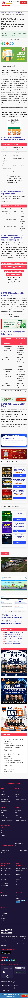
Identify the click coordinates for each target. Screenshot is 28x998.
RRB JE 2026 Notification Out (12, 438)
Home (2, 12)
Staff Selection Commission (20, 871)
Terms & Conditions (20, 988)
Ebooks (3, 918)
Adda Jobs (3, 852)
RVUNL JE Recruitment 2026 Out (14, 639)
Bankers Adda (18, 845)
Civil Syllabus (4, 799)
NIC (2, 830)
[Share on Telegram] (5, 43)
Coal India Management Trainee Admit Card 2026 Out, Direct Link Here (14, 768)
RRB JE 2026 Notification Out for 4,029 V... (11, 573)
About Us (18, 895)
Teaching (18, 877)
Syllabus (3, 794)
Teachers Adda (19, 843)
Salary (16, 796)
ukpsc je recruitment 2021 (13, 12)
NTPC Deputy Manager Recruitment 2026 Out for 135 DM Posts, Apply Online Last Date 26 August (14, 754)
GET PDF (24, 995)
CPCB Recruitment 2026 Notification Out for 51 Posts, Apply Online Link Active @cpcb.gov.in (14, 747)
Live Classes (4, 913)
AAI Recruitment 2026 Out (11, 442)
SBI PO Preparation (6, 868)
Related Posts (5, 553)
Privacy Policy (5, 990)
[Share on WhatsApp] (2, 43)
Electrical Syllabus (5, 801)
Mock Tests (4, 911)
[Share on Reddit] (7, 43)
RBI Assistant (4, 883)
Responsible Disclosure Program (10, 985)
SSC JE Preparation (6, 877)
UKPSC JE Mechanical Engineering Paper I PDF (14, 263)
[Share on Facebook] (10, 43)
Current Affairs (23, 850)
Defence (18, 879)
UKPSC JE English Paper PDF (14, 274)
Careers (20, 901)
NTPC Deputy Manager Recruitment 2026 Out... (13, 611)
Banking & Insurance (21, 868)
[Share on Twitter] (13, 43)
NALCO (3, 835)
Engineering (19, 881)
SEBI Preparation (5, 874)
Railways (18, 874)
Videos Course (4, 915)
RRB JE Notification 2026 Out (13, 643)
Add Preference (21, 399)
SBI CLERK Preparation (4, 871)
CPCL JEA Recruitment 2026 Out (14, 632)
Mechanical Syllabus (6, 796)
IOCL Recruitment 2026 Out (12, 634)
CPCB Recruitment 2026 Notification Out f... (11, 592)
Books (2, 920)
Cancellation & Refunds (8, 988)
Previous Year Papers (20, 799)
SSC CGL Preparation (4, 880)
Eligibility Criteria (5, 817)
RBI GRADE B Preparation (4, 886)
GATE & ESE (4, 895)
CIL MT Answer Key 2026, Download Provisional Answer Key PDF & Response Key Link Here (14, 762)
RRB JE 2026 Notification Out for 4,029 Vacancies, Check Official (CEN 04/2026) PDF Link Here (13, 739)
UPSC (17, 884)
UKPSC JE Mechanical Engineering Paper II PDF (14, 267)
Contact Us (19, 898)
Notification (4, 791)
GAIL (2, 832)
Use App (24, 2)
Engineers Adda (5, 850)
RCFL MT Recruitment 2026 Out (13, 636)
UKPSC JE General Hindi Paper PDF (14, 271)
